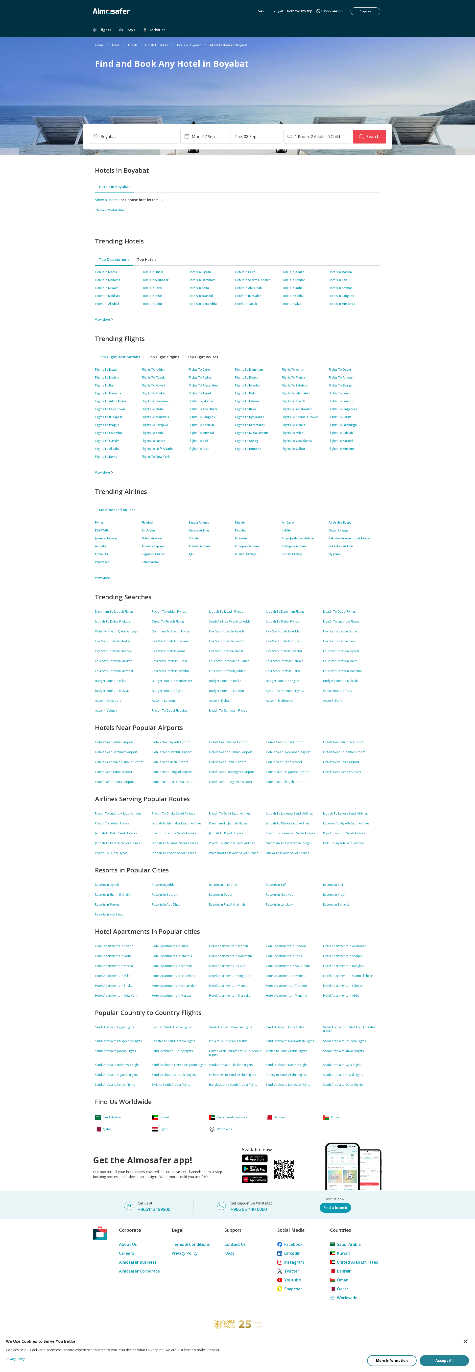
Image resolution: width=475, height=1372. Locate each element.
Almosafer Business (138, 1262)
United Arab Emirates (357, 1262)
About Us (128, 1244)
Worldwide (347, 1297)
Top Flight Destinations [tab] (119, 357)
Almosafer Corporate (139, 1271)
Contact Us (235, 1244)
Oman (342, 1279)
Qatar (342, 1288)
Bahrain (344, 1271)
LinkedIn (292, 1253)
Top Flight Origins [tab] (163, 357)
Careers (126, 1253)
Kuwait (343, 1253)
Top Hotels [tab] (146, 259)
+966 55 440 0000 (249, 1209)
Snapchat (293, 1288)
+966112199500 (154, 1209)
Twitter (291, 1271)
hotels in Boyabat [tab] (114, 186)
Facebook (293, 1244)
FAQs (229, 1253)
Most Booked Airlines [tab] (117, 509)
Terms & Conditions (191, 1244)
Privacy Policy (185, 1253)
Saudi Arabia (349, 1244)
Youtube (292, 1279)
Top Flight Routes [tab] (202, 357)
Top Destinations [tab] (114, 259)
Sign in (365, 11)
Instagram (294, 1262)
